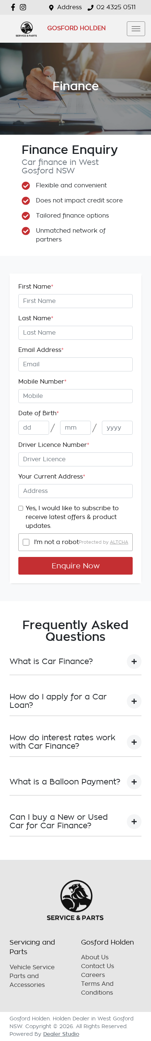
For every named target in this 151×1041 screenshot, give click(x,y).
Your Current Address (51, 477)
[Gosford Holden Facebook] (14, 7)
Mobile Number (42, 382)
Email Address (41, 350)
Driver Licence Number (53, 445)
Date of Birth (38, 413)
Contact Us (97, 966)
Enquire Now (76, 565)
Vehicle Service (32, 967)
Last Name (36, 318)
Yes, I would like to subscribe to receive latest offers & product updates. (72, 517)
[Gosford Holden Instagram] (24, 7)
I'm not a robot (56, 542)
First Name (36, 287)
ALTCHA (119, 542)
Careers (93, 975)
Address (69, 7)
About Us (94, 957)
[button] (136, 28)
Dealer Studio (61, 1034)
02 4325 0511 (116, 7)
